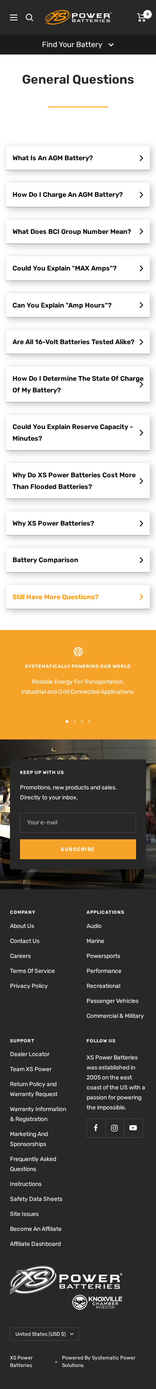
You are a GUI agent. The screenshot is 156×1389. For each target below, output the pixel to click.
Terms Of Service (32, 971)
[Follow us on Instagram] (114, 1128)
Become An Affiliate (36, 1229)
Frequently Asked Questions (33, 1164)
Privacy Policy (29, 986)
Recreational (103, 986)
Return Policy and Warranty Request (33, 1089)
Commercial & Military (115, 1015)
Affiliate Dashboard (35, 1244)
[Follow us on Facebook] (96, 1128)
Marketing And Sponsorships (29, 1139)
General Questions (78, 79)
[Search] (29, 17)
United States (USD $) (40, 1334)
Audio (94, 926)
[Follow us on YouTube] (133, 1128)
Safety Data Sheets (36, 1199)
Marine (95, 941)
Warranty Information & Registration (38, 1114)
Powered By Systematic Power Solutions (99, 1361)
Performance (104, 971)
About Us (22, 926)
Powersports (103, 956)
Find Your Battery (72, 44)
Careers (20, 956)
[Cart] (141, 17)
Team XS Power (31, 1069)
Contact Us (25, 941)
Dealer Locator (30, 1054)
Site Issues (24, 1214)
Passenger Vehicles (113, 1001)
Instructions (26, 1184)
